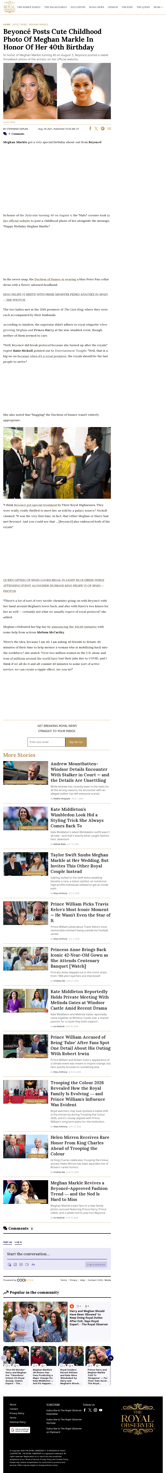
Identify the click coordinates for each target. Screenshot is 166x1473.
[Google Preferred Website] (20, 1432)
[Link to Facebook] (84, 1411)
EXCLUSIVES (78, 7)
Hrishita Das (59, 980)
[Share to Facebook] (90, 129)
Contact (14, 1408)
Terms (13, 1417)
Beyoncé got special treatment (35, 505)
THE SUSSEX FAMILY (29, 7)
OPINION (113, 7)
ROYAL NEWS (96, 7)
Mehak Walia (59, 844)
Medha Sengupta (61, 798)
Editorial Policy (18, 1422)
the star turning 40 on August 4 (46, 215)
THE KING (127, 7)
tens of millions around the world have (30, 658)
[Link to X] (90, 1411)
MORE (157, 7)
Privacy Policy (17, 1413)
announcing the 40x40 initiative (74, 627)
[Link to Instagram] (95, 1411)
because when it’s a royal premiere (42, 356)
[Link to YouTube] (100, 1411)
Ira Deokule (59, 1026)
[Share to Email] (108, 129)
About (13, 1404)
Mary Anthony (60, 893)
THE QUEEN (143, 7)
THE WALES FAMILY (55, 7)
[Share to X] (95, 129)
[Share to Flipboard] (101, 129)
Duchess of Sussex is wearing (55, 279)
